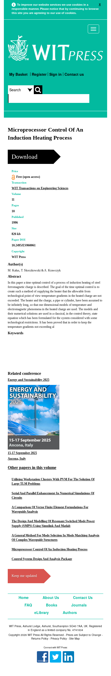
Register (39, 74)
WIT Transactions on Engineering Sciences (40, 188)
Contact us (74, 74)
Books (51, 604)
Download (24, 156)
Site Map (74, 638)
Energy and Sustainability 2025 (28, 380)
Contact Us (83, 597)
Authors (70, 612)
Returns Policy (39, 638)
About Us (51, 597)
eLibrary (41, 612)
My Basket (18, 74)
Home (24, 597)
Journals (79, 604)
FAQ (28, 604)
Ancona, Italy (17, 458)
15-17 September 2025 (22, 453)
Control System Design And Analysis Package (42, 559)
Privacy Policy (59, 638)
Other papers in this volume (32, 467)
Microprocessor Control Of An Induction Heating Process (50, 549)
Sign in (55, 74)
